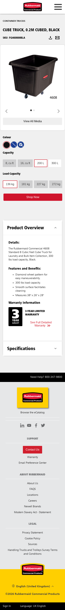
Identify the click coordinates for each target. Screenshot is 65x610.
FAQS (32, 489)
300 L (54, 163)
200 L (40, 163)
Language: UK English (33, 606)
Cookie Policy (32, 538)
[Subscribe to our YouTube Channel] (29, 426)
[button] (32, 197)
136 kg (10, 184)
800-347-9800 (53, 377)
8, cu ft (10, 163)
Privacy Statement (32, 532)
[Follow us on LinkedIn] (22, 426)
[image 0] (31, 110)
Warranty (32, 457)
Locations (32, 495)
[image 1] (34, 110)
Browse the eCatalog (32, 412)
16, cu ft (25, 163)
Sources (32, 544)
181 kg (25, 184)
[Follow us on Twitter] (43, 426)
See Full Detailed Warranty (41, 324)
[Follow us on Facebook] (36, 426)
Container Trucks (14, 21)
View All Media (32, 121)
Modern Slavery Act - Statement (32, 512)
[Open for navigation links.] (58, 7)
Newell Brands (32, 506)
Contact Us (32, 449)
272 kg (56, 184)
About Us (32, 483)
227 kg (41, 184)
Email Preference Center (32, 463)
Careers (32, 501)
